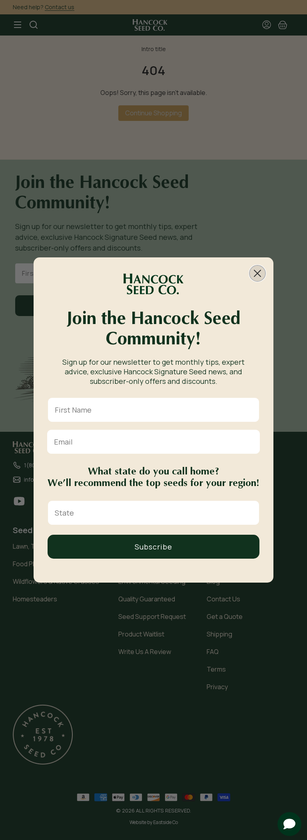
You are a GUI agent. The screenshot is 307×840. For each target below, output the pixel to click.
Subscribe (153, 546)
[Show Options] (251, 512)
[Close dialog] (257, 273)
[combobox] (151, 512)
